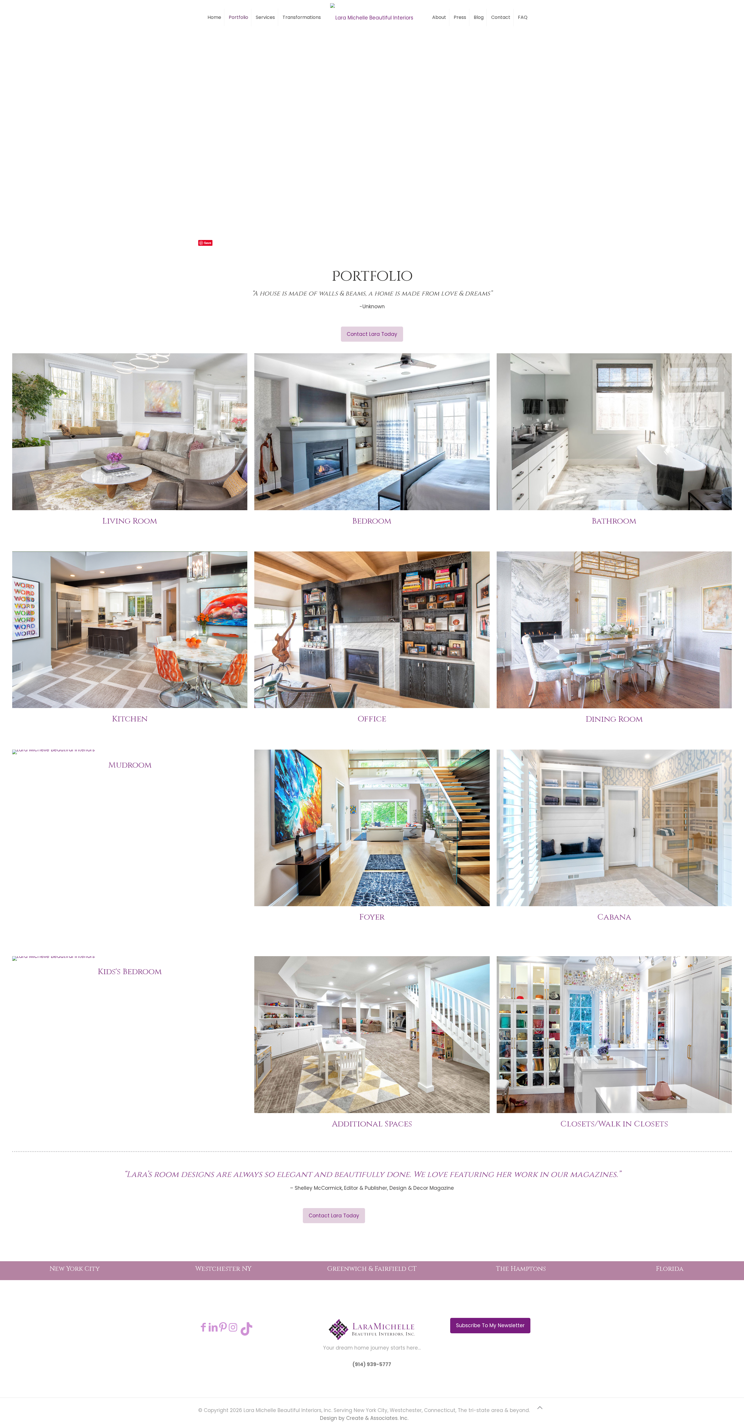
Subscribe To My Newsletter (490, 1325)
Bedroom (371, 521)
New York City (74, 1269)
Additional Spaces (372, 1124)
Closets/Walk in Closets (614, 1124)
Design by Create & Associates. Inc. (364, 1418)
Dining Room (614, 719)
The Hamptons (521, 1269)
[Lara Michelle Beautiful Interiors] (372, 17)
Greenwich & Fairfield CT (372, 1269)
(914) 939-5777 (372, 1364)
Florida (670, 1269)
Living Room (129, 521)
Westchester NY (223, 1269)
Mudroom (130, 765)
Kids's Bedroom (130, 971)
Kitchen (130, 719)
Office (371, 719)
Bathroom (614, 521)
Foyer (371, 917)
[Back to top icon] (540, 1410)
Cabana (614, 917)
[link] (129, 431)
